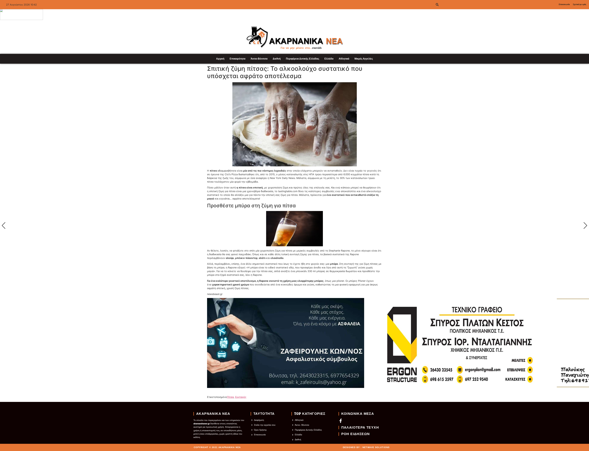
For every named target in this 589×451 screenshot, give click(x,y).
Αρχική (220, 58)
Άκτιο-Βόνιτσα (259, 58)
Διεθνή (277, 58)
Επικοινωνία (564, 4)
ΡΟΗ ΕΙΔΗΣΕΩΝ (355, 434)
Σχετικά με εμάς (579, 4)
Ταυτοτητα (264, 413)
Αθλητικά (344, 58)
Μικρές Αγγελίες (363, 58)
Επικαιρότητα (237, 58)
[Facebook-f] (341, 421)
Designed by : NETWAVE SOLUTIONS (366, 447)
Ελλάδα (328, 58)
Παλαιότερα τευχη (360, 427)
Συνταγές (240, 397)
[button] (4, 225)
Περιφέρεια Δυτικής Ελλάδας (302, 58)
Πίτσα (230, 397)
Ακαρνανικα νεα (213, 413)
